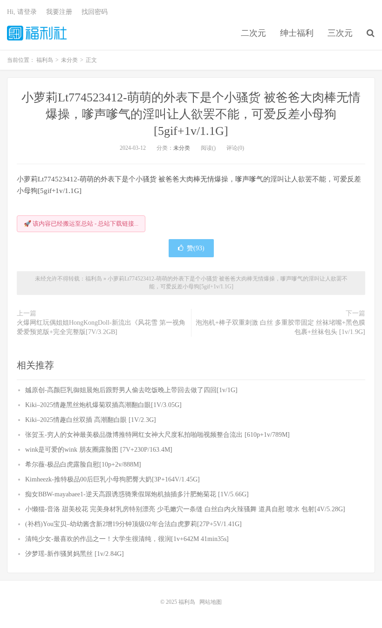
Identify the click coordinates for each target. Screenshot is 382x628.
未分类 (181, 148)
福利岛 (37, 33)
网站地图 (210, 602)
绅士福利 (297, 33)
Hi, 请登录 (22, 11)
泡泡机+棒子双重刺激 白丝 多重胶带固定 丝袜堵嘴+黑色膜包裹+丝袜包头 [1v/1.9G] (280, 327)
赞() (196, 248)
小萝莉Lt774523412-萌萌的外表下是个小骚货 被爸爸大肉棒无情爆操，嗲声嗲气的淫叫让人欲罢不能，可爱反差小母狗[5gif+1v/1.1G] (191, 114)
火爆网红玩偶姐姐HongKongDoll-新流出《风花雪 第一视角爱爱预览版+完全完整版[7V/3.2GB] (101, 327)
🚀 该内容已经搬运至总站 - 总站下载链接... (81, 223)
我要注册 (59, 11)
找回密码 (95, 11)
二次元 (253, 33)
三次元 (340, 33)
